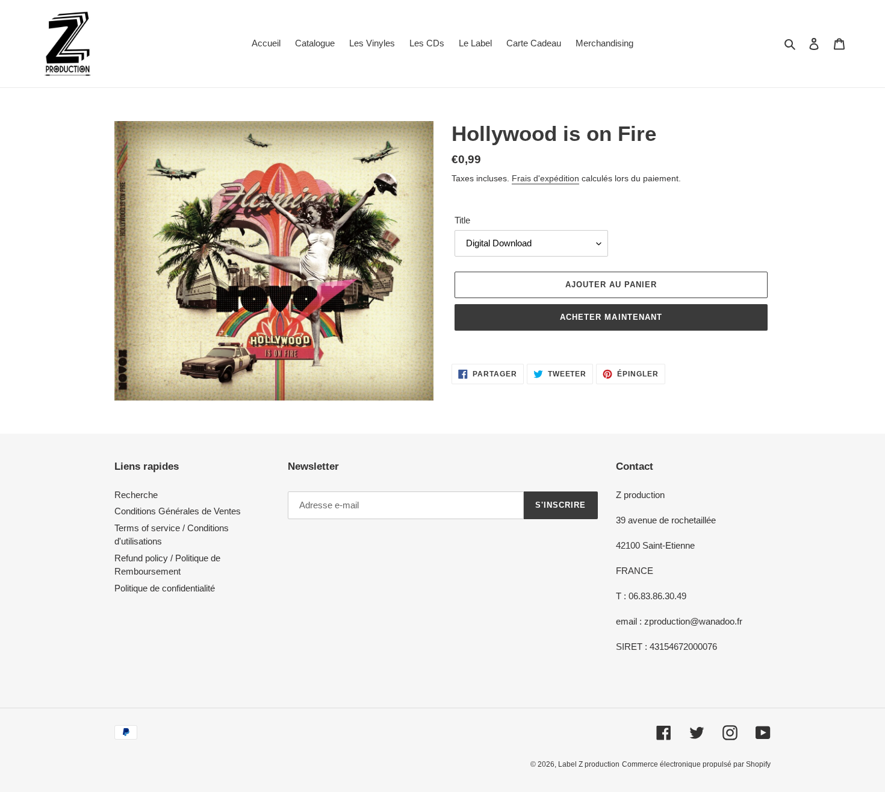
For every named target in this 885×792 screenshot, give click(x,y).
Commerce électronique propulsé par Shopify (696, 764)
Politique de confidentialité (164, 588)
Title (462, 220)
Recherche (136, 495)
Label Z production (589, 764)
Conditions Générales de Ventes (177, 511)
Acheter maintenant (611, 317)
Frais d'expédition (545, 178)
